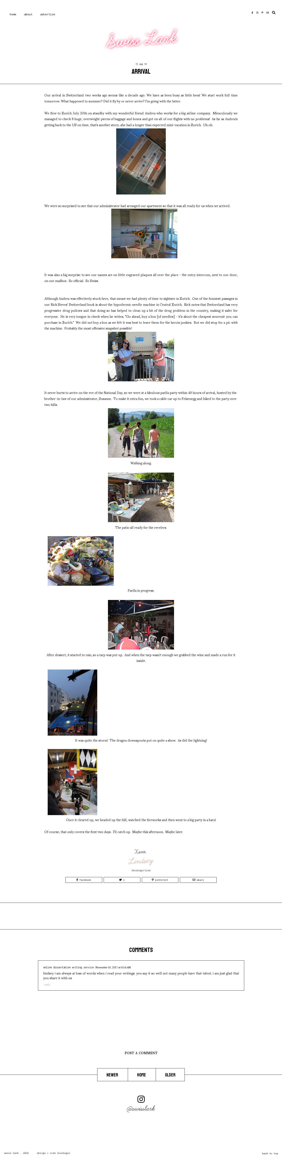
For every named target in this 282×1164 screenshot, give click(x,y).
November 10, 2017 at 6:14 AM (113, 967)
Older (170, 1075)
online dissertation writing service (68, 967)
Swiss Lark (141, 40)
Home (13, 14)
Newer (113, 1075)
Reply (47, 984)
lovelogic (63, 1153)
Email (199, 879)
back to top (270, 1153)
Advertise (47, 14)
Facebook (84, 879)
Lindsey (141, 861)
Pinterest (161, 879)
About (28, 14)
